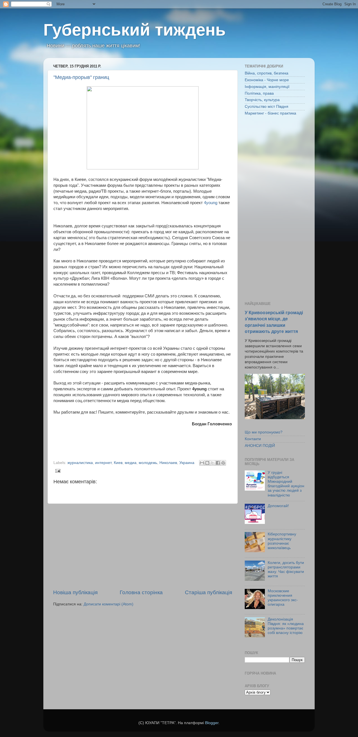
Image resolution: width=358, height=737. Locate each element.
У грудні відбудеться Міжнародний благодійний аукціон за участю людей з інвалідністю (286, 483)
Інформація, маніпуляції (267, 87)
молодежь (148, 463)
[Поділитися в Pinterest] (223, 463)
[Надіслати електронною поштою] (202, 463)
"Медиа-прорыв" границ (81, 77)
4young (210, 202)
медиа (130, 463)
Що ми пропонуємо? (263, 432)
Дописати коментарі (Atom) (108, 604)
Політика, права (259, 93)
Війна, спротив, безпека (266, 73)
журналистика (80, 463)
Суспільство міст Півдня (266, 106)
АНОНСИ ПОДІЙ (260, 446)
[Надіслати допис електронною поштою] (56, 470)
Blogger (211, 723)
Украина (186, 463)
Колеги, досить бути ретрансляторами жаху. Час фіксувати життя (286, 570)
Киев (118, 463)
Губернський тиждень (134, 29)
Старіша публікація (208, 592)
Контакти (253, 439)
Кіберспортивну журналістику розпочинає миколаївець (282, 541)
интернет (103, 463)
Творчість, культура (262, 100)
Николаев (168, 463)
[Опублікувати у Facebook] (218, 463)
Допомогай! (278, 506)
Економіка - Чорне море (267, 80)
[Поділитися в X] (212, 463)
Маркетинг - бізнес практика (270, 113)
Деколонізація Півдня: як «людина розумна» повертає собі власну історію (286, 626)
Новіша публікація (75, 592)
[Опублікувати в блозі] (207, 463)
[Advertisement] (143, 546)
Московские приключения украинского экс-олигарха (283, 598)
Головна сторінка (141, 592)
